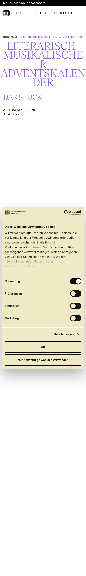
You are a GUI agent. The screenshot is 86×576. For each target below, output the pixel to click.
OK (43, 347)
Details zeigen (64, 334)
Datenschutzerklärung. (22, 266)
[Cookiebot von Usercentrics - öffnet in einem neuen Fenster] (63, 212)
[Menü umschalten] (80, 12)
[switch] (75, 293)
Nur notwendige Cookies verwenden (43, 360)
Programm (9, 37)
